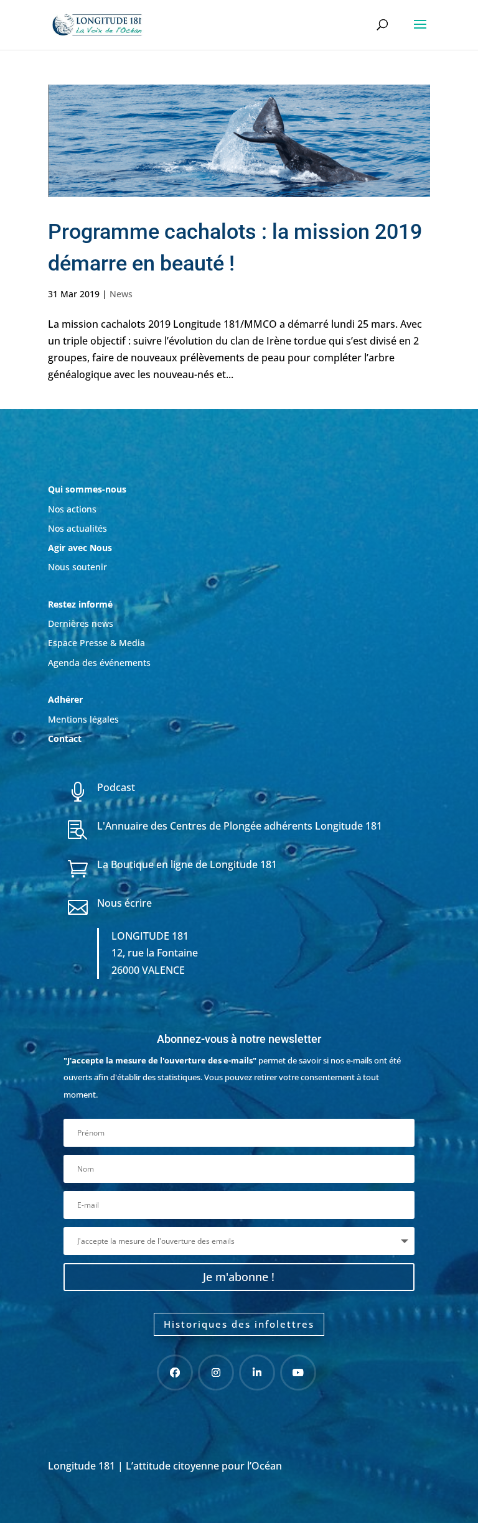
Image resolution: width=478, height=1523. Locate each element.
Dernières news (80, 623)
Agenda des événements (99, 663)
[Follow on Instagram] (216, 1372)
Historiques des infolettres (239, 1324)
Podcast (116, 787)
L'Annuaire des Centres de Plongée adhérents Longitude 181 (239, 826)
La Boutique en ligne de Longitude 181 (187, 864)
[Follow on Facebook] (175, 1372)
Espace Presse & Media (96, 643)
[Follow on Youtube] (298, 1372)
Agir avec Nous (80, 547)
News (121, 294)
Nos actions (72, 509)
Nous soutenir (77, 567)
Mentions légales (83, 719)
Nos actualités (77, 528)
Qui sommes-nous (87, 489)
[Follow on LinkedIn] (257, 1372)
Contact (65, 738)
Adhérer (66, 699)
